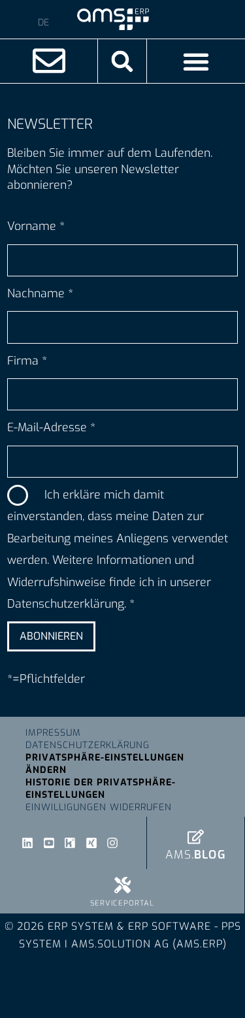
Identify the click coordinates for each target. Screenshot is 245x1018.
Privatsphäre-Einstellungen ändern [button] (104, 763)
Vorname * (36, 226)
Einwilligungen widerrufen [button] (98, 807)
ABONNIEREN (51, 636)
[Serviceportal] (122, 885)
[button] (122, 61)
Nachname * (40, 293)
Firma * (27, 361)
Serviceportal (122, 903)
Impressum (53, 733)
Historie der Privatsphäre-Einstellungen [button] (100, 788)
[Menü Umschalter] (196, 61)
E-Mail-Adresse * (51, 427)
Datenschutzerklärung (87, 745)
